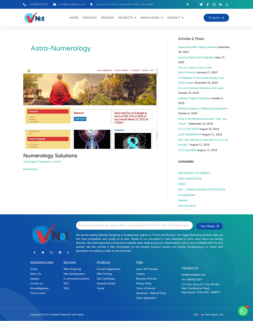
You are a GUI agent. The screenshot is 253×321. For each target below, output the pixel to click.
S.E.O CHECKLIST (188, 129)
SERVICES (90, 17)
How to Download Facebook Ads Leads (201, 88)
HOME (74, 17)
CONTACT (173, 17)
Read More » (30, 169)
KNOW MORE (149, 17)
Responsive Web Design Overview (197, 47)
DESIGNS (107, 17)
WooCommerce (187, 205)
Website (182, 200)
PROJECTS (125, 17)
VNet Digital (210, 314)
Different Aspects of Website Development (202, 108)
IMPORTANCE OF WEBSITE (194, 173)
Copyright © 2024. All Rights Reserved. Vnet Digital (56, 314)
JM (221, 314)
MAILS (182, 184)
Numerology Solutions (50, 156)
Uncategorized (186, 195)
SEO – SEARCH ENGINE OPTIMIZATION (201, 189)
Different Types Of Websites (194, 98)
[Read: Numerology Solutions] (90, 107)
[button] (188, 4)
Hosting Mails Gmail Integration (196, 57)
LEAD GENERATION (190, 134)
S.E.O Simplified (187, 150)
